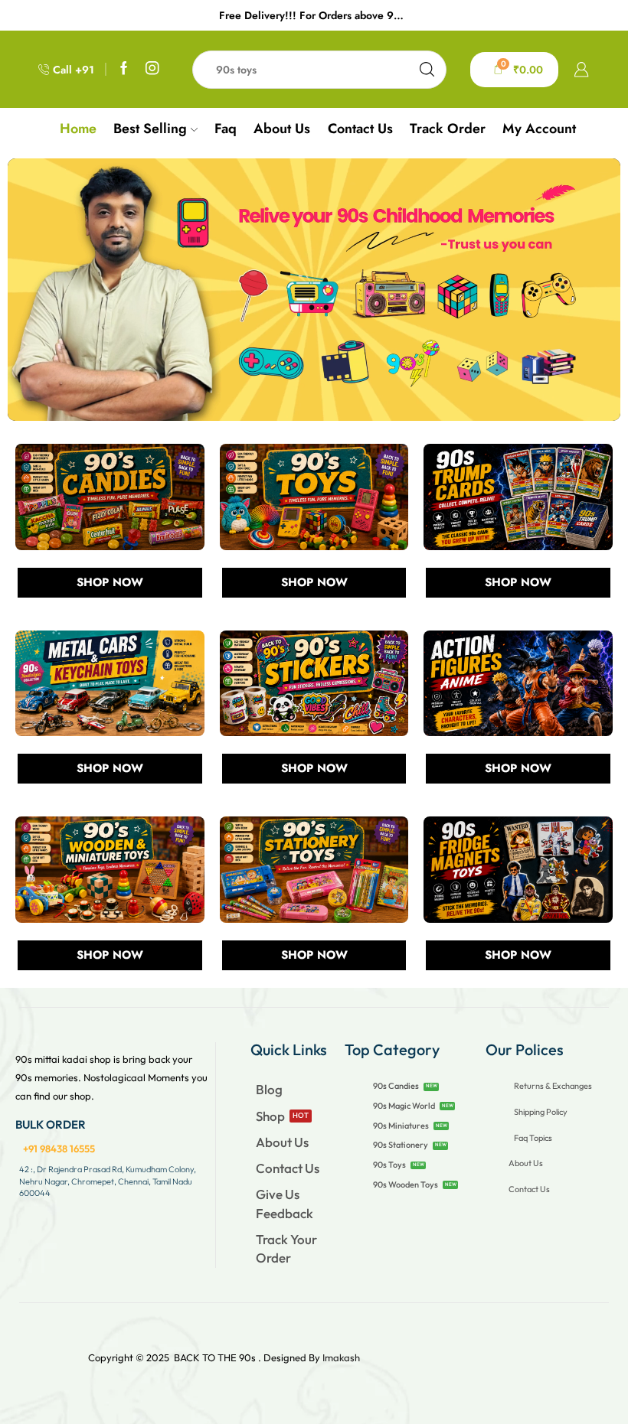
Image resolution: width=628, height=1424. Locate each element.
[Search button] (427, 69)
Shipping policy (540, 1111)
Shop (270, 1116)
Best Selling (150, 128)
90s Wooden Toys (405, 1184)
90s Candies (396, 1085)
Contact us (360, 128)
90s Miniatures (401, 1125)
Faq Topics (533, 1137)
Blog (269, 1089)
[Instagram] (152, 69)
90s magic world (404, 1105)
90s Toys (389, 1164)
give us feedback (284, 1203)
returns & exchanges (553, 1085)
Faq (225, 128)
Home (78, 128)
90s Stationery (400, 1144)
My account (539, 128)
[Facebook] (124, 69)
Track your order (286, 1248)
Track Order (448, 128)
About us (281, 128)
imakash (341, 1357)
